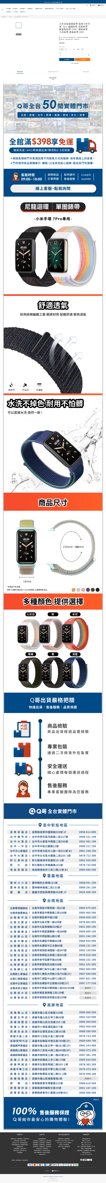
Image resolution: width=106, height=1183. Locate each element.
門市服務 (14, 8)
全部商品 (8, 12)
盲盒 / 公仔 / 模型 (70, 8)
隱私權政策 (80, 1150)
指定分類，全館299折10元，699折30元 (69, 39)
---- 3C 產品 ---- (10, 16)
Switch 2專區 (59, 8)
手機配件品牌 (38, 8)
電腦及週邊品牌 (49, 8)
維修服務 (22, 8)
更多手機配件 (18, 16)
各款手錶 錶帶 (25, 16)
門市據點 (8, 8)
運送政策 (61, 1176)
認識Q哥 (22, 12)
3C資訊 (16, 12)
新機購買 (29, 8)
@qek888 (88, 1148)
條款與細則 (92, 1150)
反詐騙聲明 (86, 1150)
